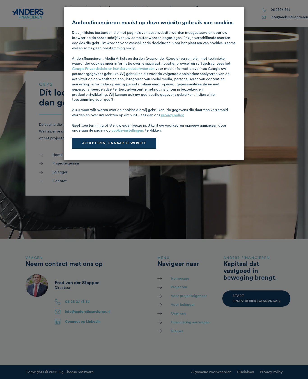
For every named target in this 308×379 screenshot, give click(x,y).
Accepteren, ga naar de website (114, 143)
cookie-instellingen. (127, 130)
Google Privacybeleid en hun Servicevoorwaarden (113, 69)
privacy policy (172, 115)
